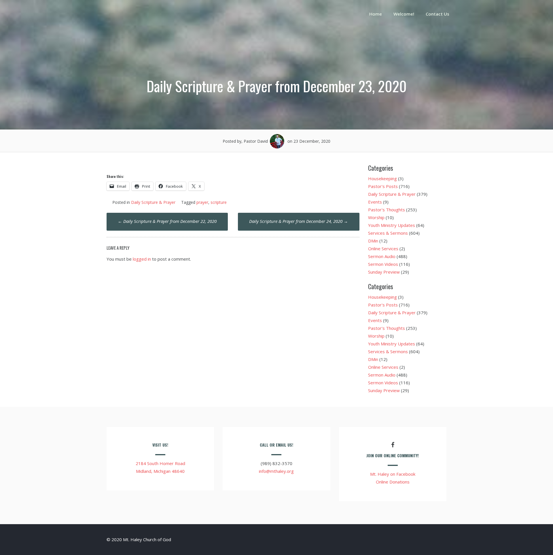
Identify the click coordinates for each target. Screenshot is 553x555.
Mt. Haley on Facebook (392, 474)
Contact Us (437, 14)
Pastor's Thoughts (386, 209)
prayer (202, 202)
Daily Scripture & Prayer (153, 202)
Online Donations (393, 482)
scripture (219, 202)
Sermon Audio (381, 256)
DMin (373, 241)
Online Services (383, 248)
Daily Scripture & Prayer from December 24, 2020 (298, 221)
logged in (142, 259)
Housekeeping (382, 178)
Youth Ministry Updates (391, 225)
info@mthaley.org (276, 471)
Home (375, 14)
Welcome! (403, 14)
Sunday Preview (384, 272)
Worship (376, 217)
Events (375, 202)
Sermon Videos (383, 264)
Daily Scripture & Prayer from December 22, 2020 (167, 221)
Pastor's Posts (383, 186)
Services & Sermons (388, 233)
